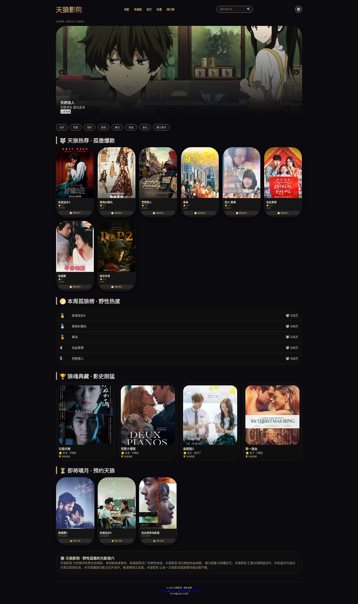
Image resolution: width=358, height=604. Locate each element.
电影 (126, 9)
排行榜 (170, 9)
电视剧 (138, 9)
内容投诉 (195, 590)
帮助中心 (174, 590)
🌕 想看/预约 (75, 213)
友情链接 (184, 590)
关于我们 (163, 590)
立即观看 (65, 111)
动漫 (159, 9)
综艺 (149, 9)
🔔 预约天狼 (75, 541)
